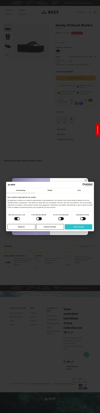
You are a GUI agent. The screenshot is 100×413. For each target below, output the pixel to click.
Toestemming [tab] (20, 190)
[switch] (39, 218)
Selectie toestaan (50, 227)
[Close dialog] (86, 180)
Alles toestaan (78, 227)
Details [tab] (50, 190)
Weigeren (21, 227)
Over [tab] (79, 190)
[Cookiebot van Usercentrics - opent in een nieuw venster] (83, 184)
